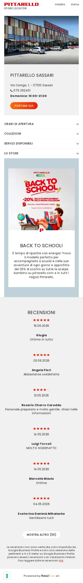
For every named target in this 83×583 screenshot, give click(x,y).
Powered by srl (41, 576)
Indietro (60, 4)
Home (75, 4)
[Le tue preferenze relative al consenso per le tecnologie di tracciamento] (7, 576)
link (61, 560)
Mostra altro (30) (41, 535)
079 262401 (21, 90)
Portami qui (24, 106)
